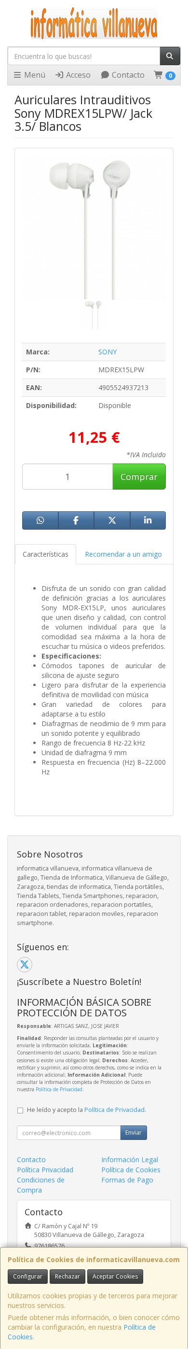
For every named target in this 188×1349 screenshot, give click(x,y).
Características (45, 554)
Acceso (77, 75)
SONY (107, 351)
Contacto (127, 75)
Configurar (27, 1276)
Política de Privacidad (59, 1089)
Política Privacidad (45, 1169)
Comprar (139, 476)
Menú (33, 75)
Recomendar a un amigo (123, 554)
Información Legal (129, 1159)
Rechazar (67, 1276)
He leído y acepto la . (86, 1110)
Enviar (133, 1132)
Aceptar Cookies (115, 1276)
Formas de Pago (127, 1179)
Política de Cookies (131, 1169)
